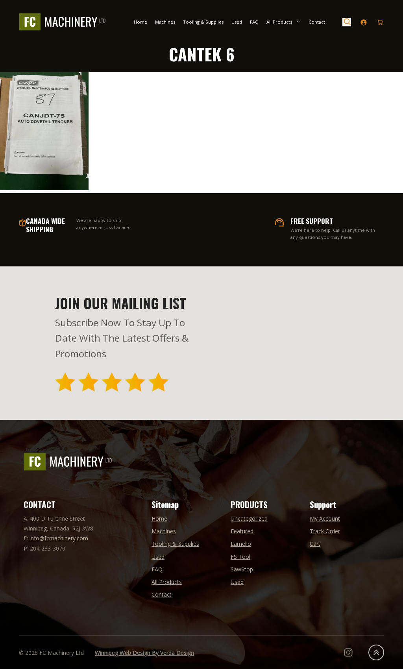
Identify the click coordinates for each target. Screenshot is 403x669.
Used (236, 22)
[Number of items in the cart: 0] (380, 22)
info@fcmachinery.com (59, 538)
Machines (165, 22)
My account (325, 518)
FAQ (254, 22)
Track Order (325, 531)
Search (346, 22)
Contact (317, 22)
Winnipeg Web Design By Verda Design (144, 652)
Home (140, 22)
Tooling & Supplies (203, 22)
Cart (315, 543)
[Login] (363, 22)
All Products (279, 22)
